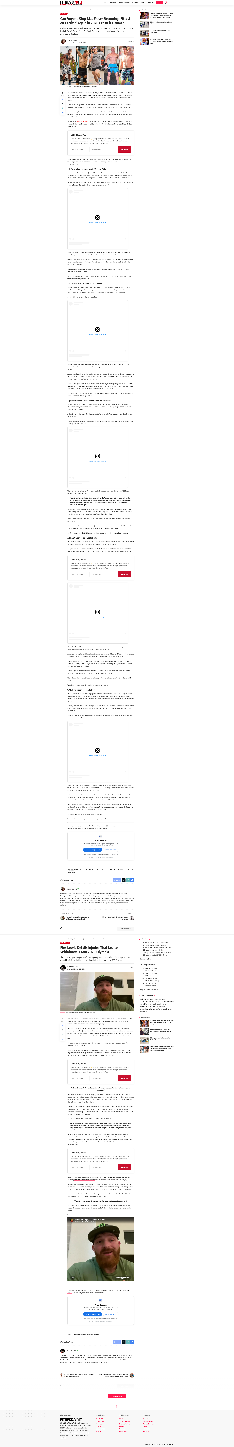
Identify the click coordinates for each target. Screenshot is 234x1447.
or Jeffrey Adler (130, 870)
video (104, 491)
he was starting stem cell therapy (113, 1177)
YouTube (115, 854)
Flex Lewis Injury (94, 1334)
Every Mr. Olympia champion (149, 990)
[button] (159, 2)
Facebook (95, 854)
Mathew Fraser (114, 870)
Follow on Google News (92, 850)
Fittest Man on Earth (94, 870)
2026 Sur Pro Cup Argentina (156, 947)
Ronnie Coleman (83, 1177)
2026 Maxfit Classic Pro (155, 943)
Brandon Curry (151, 983)
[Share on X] (62, 104)
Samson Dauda (152, 971)
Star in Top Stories (110, 850)
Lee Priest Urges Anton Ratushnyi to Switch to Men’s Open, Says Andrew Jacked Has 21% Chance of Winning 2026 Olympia (161, 15)
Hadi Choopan (151, 976)
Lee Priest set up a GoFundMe (84, 1180)
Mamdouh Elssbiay (152, 978)
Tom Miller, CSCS (73, 966)
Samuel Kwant (71, 872)
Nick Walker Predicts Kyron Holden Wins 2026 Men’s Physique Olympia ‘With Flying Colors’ (161, 41)
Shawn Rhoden (151, 986)
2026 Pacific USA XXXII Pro (156, 955)
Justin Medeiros (105, 870)
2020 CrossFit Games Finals (81, 870)
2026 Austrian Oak (154, 950)
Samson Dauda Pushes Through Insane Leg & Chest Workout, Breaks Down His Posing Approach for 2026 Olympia (162, 1048)
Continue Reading (117, 1396)
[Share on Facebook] (62, 99)
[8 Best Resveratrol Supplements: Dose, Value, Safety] (144, 33)
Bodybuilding (65, 942)
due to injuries (81, 1031)
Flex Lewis (104, 1019)
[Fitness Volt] (71, 2)
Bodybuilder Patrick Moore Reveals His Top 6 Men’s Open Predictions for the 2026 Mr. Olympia (162, 1022)
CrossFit (63, 13)
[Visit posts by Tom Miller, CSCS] (62, 1351)
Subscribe (124, 149)
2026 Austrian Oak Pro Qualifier (158, 952)
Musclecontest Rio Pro (154, 945)
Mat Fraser (88, 112)
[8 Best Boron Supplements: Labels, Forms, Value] (144, 24)
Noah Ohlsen (121, 870)
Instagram (101, 854)
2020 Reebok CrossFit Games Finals (84, 95)
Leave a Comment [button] (126, 928)
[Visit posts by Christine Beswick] (62, 889)
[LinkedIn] (133, 1351)
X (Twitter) (107, 854)
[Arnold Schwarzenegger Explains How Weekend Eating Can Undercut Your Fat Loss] (144, 1031)
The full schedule (145, 959)
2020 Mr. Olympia (79, 1334)
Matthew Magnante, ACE (76, 1434)
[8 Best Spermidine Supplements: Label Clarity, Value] (144, 1040)
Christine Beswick (73, 40)
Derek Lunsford (152, 968)
